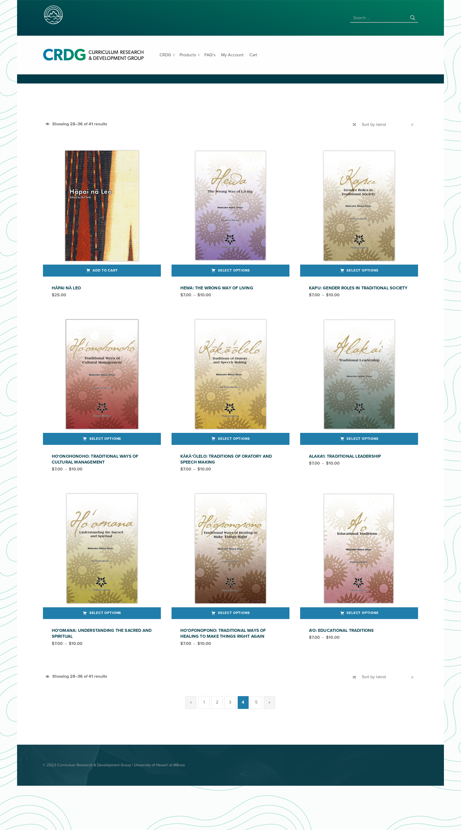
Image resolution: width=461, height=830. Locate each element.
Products (188, 55)
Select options (234, 270)
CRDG (165, 55)
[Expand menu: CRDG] (174, 55)
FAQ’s (209, 55)
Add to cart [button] (105, 270)
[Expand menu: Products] (198, 55)
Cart (253, 55)
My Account (232, 55)
